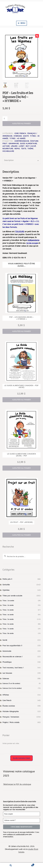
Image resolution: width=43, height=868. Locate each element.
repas (17, 149)
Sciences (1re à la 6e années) (12, 688)
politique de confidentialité (16, 834)
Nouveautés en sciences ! (12, 657)
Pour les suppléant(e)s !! (12, 646)
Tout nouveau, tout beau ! (13, 668)
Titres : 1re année (8, 600)
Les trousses (7, 673)
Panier (28, 864)
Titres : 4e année (18, 138)
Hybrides (18, 136)
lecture (6, 146)
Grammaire (6, 651)
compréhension (21, 141)
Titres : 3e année (8, 610)
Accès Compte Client (21, 758)
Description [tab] (9, 160)
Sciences (5, 678)
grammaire (14, 143)
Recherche (11, 865)
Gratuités (6, 585)
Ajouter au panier (21, 124)
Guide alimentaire (28, 143)
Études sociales (8, 706)
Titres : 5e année (8, 619)
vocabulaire (8, 151)
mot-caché (31, 146)
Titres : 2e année (8, 605)
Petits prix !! (7, 579)
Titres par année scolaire (12, 596)
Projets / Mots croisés (10, 722)
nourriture (7, 149)
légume (14, 146)
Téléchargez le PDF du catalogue (17, 784)
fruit (4, 143)
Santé (26, 136)
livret (21, 146)
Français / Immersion (10, 717)
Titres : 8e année (8, 633)
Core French (20, 133)
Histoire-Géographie (10, 711)
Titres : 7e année (8, 629)
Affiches (5, 695)
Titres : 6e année (8, 624)
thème (30, 149)
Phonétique (7, 662)
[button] (37, 36)
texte (23, 149)
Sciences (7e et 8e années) (11, 683)
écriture (34, 141)
